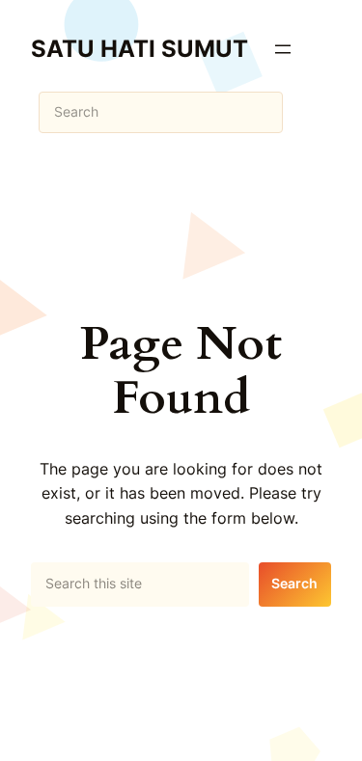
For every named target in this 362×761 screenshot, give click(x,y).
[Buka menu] (282, 49)
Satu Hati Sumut (139, 49)
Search (294, 583)
